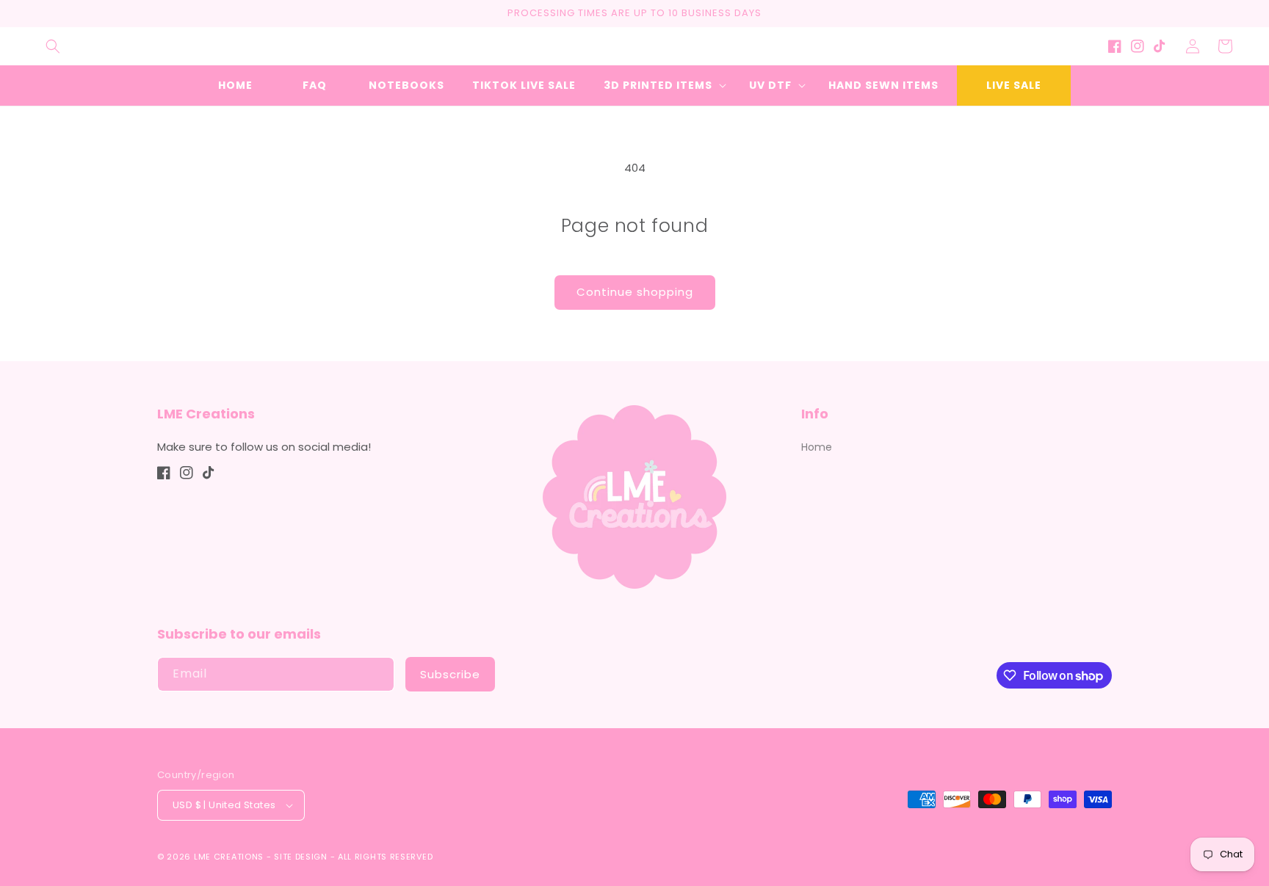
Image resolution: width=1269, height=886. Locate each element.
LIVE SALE (1013, 85)
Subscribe (450, 674)
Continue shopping (634, 291)
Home (816, 447)
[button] (53, 46)
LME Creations (229, 857)
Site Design (301, 857)
